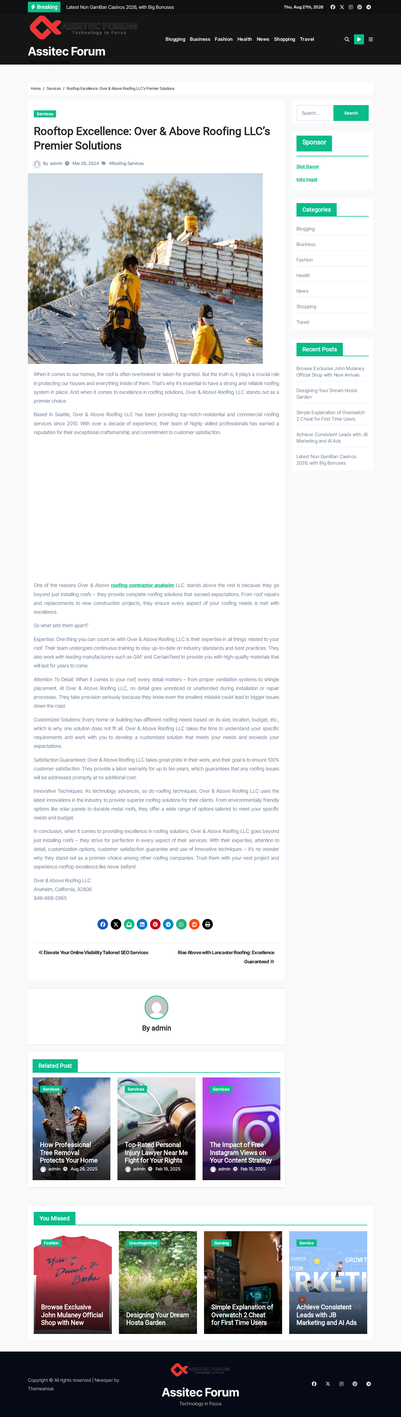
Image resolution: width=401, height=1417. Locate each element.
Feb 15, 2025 (253, 1169)
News (263, 39)
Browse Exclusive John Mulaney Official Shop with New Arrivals (72, 1318)
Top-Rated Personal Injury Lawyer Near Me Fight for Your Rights (156, 1152)
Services (45, 113)
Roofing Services (128, 163)
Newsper (104, 1380)
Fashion (224, 39)
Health (244, 39)
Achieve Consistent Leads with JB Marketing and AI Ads (326, 1314)
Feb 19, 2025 (168, 1169)
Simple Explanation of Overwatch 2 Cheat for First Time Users (242, 1314)
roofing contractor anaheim (142, 585)
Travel (307, 39)
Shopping (284, 39)
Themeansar (40, 1388)
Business (200, 39)
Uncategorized (143, 1242)
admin (56, 163)
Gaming (221, 1242)
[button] (370, 39)
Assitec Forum (66, 51)
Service (306, 1242)
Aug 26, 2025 (84, 1169)
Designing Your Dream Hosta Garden (157, 1318)
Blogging (175, 39)
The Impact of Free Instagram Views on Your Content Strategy (241, 1152)
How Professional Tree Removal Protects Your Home (69, 1152)
